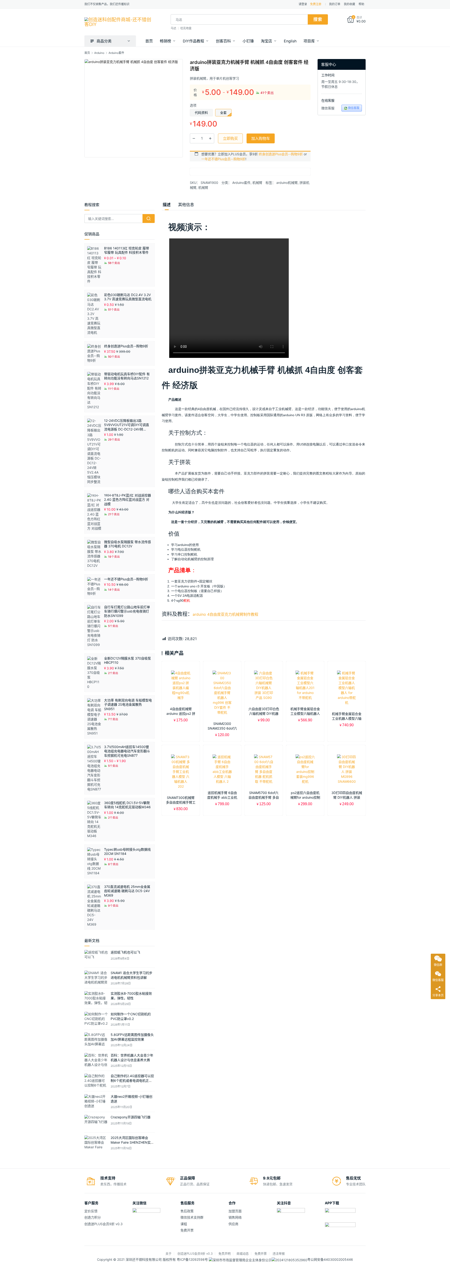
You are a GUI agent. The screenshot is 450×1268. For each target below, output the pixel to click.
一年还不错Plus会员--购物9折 (223, 159)
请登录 (303, 4)
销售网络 (235, 1217)
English (290, 41)
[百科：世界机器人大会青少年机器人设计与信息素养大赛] (96, 1060)
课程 (183, 1224)
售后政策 (187, 1211)
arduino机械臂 (287, 183)
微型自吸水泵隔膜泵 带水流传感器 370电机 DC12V (127, 544)
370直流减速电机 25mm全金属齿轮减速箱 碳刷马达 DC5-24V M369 (127, 891)
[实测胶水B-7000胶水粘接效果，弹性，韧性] (96, 998)
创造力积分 (92, 1217)
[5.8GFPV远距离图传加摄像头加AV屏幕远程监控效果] (96, 1039)
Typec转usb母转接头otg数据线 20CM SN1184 (127, 851)
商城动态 (242, 1253)
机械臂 (257, 183)
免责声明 (224, 1253)
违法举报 (279, 1253)
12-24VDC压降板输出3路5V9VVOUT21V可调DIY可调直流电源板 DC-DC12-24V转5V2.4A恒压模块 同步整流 (126, 425)
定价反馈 (91, 1211)
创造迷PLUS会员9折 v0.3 (103, 1224)
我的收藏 (349, 4)
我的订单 (334, 4)
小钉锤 (248, 41)
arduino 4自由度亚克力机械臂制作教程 (225, 614)
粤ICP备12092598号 (193, 1259)
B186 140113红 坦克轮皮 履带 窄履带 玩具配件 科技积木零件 (126, 250)
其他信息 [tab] (186, 204)
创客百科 (223, 41)
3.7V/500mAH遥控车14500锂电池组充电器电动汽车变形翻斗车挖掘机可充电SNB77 (127, 751)
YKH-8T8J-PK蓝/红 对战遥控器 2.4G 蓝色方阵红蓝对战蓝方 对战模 (127, 499)
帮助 (361, 4)
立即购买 (230, 138)
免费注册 (315, 4)
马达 (173, 28)
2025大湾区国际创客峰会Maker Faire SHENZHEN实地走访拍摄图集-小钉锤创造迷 (132, 1142)
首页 (149, 41)
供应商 (233, 1224)
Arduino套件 (241, 183)
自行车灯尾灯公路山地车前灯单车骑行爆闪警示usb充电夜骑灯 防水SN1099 (127, 611)
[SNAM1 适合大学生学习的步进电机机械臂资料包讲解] (96, 978)
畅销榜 (165, 41)
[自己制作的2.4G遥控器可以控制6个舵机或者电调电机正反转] (96, 1081)
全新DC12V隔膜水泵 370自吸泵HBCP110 (127, 660)
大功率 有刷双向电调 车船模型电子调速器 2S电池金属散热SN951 (128, 704)
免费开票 (187, 1230)
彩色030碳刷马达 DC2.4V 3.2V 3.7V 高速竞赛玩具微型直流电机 (127, 297)
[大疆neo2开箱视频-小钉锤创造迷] (96, 1101)
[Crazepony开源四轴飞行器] (96, 1122)
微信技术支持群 (191, 1217)
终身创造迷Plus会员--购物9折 (281, 154)
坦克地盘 (185, 28)
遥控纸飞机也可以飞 (125, 952)
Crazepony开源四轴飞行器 (130, 1117)
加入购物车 (260, 138)
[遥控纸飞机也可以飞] (96, 957)
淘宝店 (266, 41)
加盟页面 (235, 1211)
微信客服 (353, 108)
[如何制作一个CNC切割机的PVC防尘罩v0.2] (96, 1019)
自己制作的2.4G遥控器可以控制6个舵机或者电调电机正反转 (132, 1080)
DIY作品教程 (193, 41)
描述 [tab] (167, 204)
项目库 (309, 41)
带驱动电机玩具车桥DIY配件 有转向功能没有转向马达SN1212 (127, 376)
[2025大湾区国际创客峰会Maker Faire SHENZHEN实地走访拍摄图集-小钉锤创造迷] (96, 1142)
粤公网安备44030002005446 (330, 1259)
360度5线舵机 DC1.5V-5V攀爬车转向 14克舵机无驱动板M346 (127, 805)
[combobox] (239, 19)
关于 (168, 1253)
